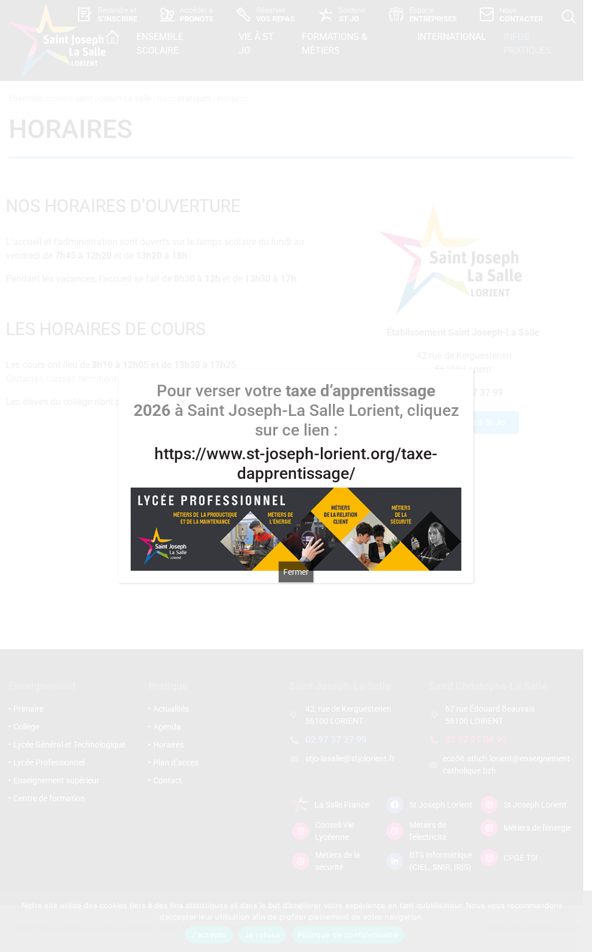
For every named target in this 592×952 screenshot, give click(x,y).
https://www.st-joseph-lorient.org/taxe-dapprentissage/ (296, 463)
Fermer (296, 572)
